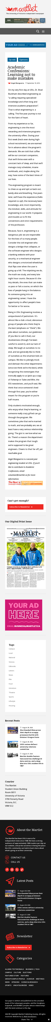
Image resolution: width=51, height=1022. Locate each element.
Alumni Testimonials (14, 969)
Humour (30, 979)
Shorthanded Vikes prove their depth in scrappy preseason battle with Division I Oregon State (30, 733)
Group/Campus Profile (15, 979)
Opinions (23, 59)
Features (25, 975)
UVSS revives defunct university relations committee (28, 746)
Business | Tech (32, 969)
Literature (12, 688)
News (11, 675)
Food (11, 684)
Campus (12, 649)
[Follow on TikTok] (22, 870)
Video (31, 985)
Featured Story (12, 975)
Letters (11, 671)
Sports (11, 697)
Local (11, 653)
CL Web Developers (29, 1016)
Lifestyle (12, 701)
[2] (25, 484)
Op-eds (12, 59)
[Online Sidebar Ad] (23, 629)
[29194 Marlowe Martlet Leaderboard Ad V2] (25, 22)
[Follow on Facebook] (7, 870)
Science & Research (29, 982)
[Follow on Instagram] (12, 870)
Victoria (11, 662)
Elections (27, 972)
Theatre (12, 692)
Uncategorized (20, 985)
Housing (12, 705)
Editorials (12, 666)
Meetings (40, 979)
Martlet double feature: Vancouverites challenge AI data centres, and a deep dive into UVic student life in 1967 (31, 761)
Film (10, 679)
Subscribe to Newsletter (19, 507)
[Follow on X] (17, 870)
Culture (17, 972)
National (12, 657)
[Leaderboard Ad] (25, 46)
